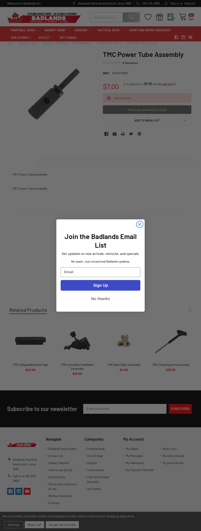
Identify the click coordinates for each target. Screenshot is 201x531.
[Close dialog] (139, 224)
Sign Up (100, 285)
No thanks (100, 299)
